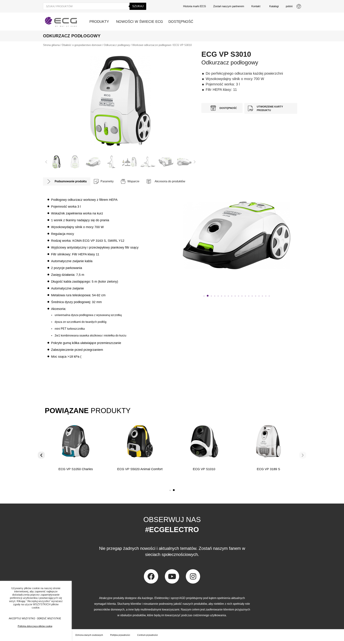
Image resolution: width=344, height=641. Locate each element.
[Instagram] (193, 576)
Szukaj (138, 6)
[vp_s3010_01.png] (120, 101)
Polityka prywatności (120, 635)
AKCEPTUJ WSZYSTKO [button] (22, 618)
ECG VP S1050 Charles (75, 469)
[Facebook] (151, 576)
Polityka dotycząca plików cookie (35, 626)
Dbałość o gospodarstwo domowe (82, 45)
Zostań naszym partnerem (228, 6)
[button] (46, 161)
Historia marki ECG (194, 6)
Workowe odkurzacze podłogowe (151, 45)
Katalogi (274, 6)
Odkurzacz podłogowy (117, 45)
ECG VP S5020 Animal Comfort (140, 469)
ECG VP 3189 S (268, 469)
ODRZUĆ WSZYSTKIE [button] (49, 618)
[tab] (66, 181)
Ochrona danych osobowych (89, 635)
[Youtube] (172, 576)
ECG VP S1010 (204, 469)
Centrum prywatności (147, 635)
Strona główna (51, 45)
